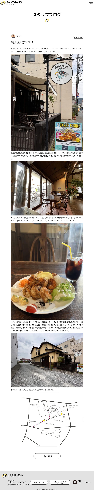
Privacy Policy (87, 482)
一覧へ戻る (47, 456)
